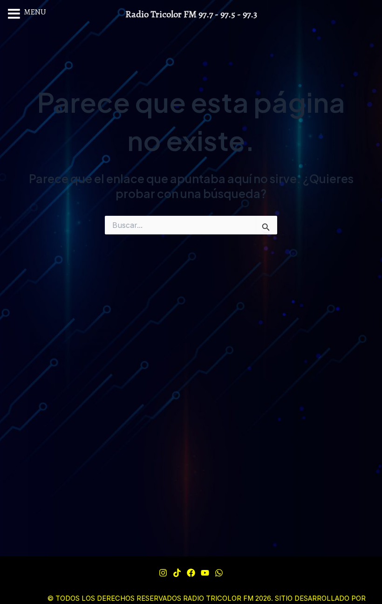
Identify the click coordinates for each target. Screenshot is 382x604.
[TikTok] (177, 573)
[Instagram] (163, 573)
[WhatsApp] (219, 573)
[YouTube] (205, 573)
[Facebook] (191, 573)
